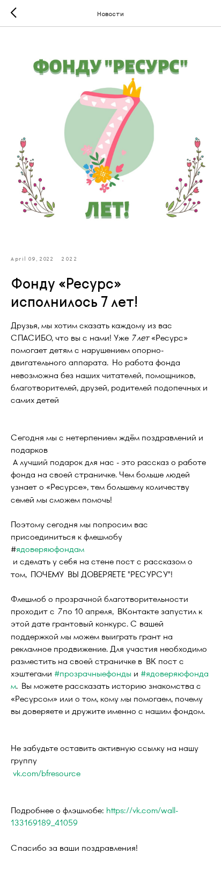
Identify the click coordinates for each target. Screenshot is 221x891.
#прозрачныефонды (92, 673)
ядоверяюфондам (50, 548)
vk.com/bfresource (46, 772)
